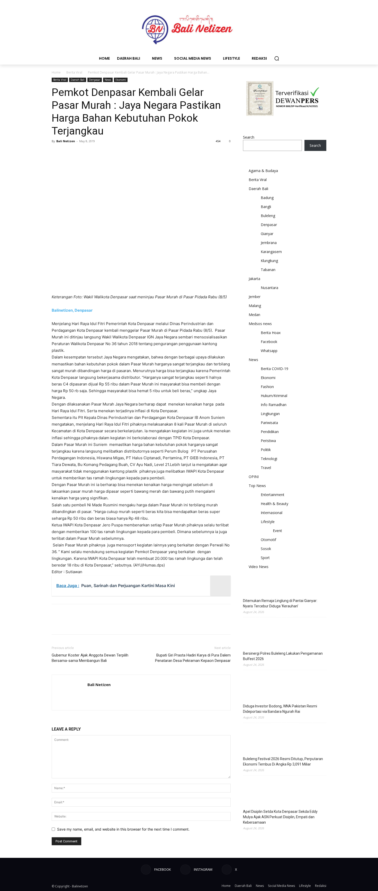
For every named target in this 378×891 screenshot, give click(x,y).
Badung (267, 197)
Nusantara (269, 287)
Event (277, 530)
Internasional (271, 512)
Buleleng (268, 215)
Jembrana (269, 242)
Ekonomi (120, 80)
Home (56, 72)
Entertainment (272, 494)
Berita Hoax (271, 332)
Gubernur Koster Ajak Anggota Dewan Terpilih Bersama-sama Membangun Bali (90, 658)
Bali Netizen (65, 141)
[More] (104, 153)
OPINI (254, 476)
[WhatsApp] (92, 153)
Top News (257, 485)
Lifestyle (268, 521)
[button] (277, 58)
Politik (266, 449)
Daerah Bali (78, 80)
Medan (254, 314)
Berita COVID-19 (274, 368)
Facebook (269, 341)
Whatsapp (269, 350)
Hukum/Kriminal (274, 395)
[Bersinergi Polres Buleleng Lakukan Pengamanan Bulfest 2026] (256, 634)
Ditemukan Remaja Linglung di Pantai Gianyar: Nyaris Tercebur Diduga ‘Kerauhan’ (280, 603)
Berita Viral (74, 72)
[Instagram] (185, 870)
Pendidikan (270, 431)
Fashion (267, 386)
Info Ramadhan (273, 404)
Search (248, 137)
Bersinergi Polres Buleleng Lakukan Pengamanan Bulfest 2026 (283, 656)
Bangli (266, 206)
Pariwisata (269, 422)
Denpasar (94, 80)
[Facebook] (57, 153)
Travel (266, 467)
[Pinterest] (80, 153)
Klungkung (269, 260)
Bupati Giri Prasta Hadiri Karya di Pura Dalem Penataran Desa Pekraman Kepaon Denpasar (193, 658)
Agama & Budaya (263, 170)
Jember (254, 296)
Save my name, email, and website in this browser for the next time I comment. (123, 829)
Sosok (266, 548)
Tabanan (268, 269)
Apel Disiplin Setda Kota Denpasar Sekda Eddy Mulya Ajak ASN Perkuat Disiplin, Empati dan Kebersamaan (280, 816)
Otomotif (268, 539)
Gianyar (267, 233)
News (108, 80)
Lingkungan (270, 413)
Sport (265, 557)
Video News (258, 566)
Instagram (203, 869)
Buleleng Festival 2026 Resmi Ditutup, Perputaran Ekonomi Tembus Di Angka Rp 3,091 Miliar (283, 761)
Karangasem (271, 251)
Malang (255, 305)
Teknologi (269, 458)
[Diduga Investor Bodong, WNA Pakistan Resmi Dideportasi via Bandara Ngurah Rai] (256, 687)
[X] (69, 153)
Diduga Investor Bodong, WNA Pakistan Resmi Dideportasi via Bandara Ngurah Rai (280, 709)
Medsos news (260, 323)
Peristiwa (268, 440)
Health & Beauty (274, 503)
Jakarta (254, 278)
